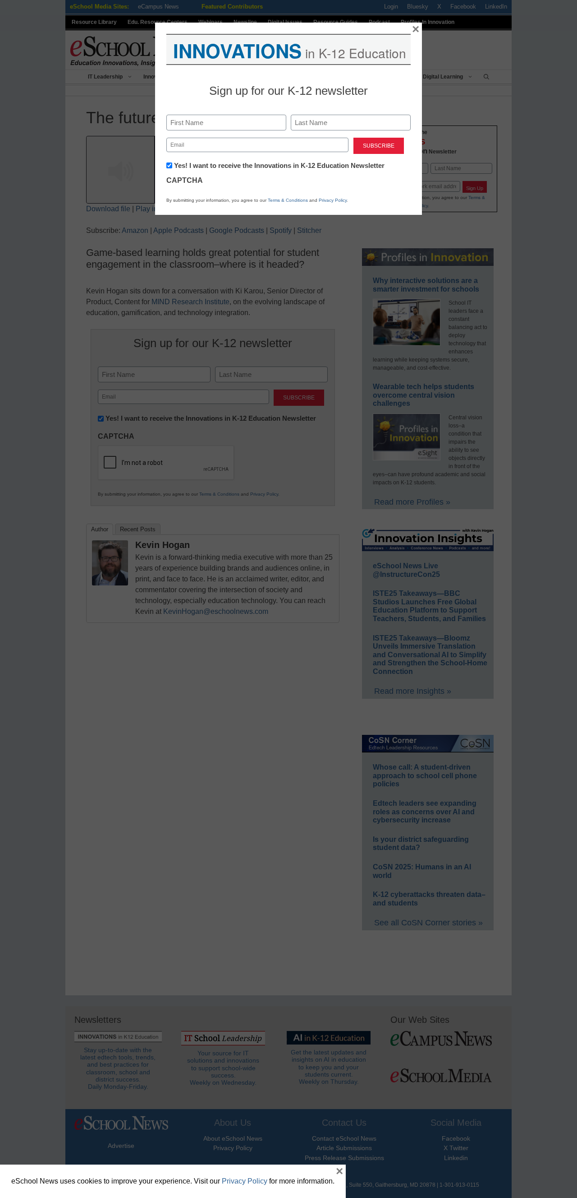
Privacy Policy (333, 200)
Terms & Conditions (288, 200)
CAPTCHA (184, 180)
